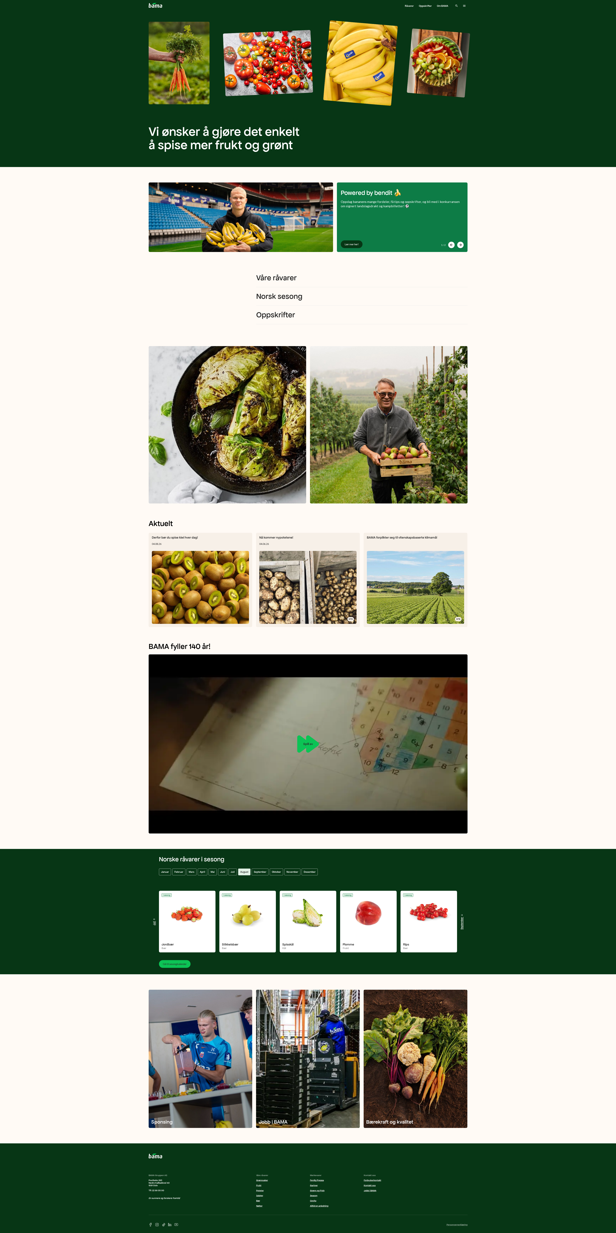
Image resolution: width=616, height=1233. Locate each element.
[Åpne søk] (456, 6)
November (292, 871)
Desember (310, 871)
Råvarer (409, 5)
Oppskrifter (425, 5)
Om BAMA (442, 5)
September (260, 871)
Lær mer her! (352, 244)
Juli (233, 871)
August (244, 871)
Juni (222, 871)
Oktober (276, 871)
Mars (191, 871)
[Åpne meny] (464, 6)
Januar (165, 871)
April (202, 871)
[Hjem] (155, 5)
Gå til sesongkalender (175, 963)
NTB (351, 619)
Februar (178, 871)
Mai (213, 871)
